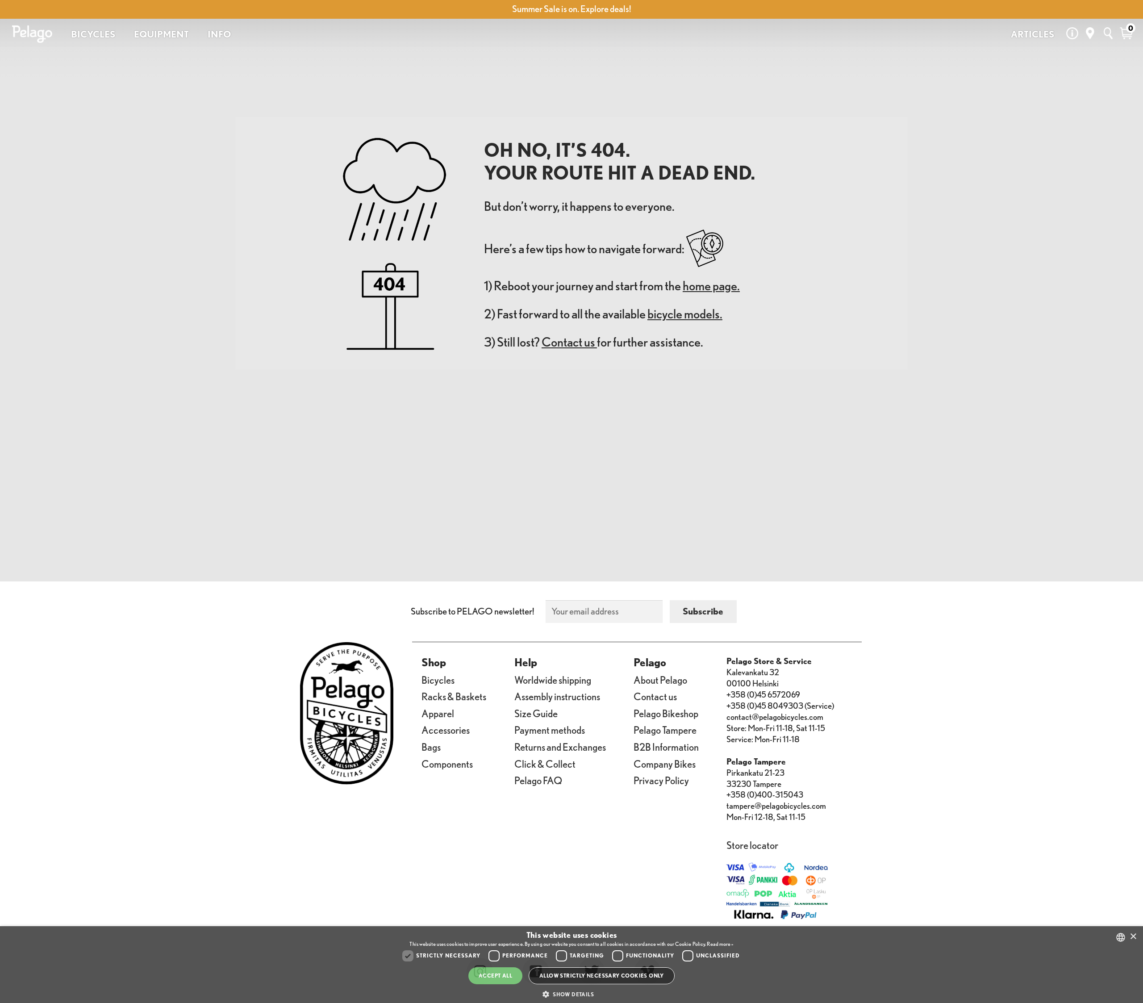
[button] (571, 994)
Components (447, 764)
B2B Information (666, 747)
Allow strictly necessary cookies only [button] (601, 975)
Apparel (437, 713)
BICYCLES (93, 34)
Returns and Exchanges (560, 747)
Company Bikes (665, 764)
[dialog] (571, 964)
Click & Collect (545, 764)
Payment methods (549, 730)
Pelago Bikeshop (666, 713)
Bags (431, 747)
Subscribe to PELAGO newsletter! (472, 611)
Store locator (752, 845)
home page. (711, 285)
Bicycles (438, 680)
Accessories (445, 730)
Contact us (569, 342)
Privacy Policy (661, 780)
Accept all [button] (495, 975)
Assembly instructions (557, 696)
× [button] (1133, 936)
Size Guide (536, 713)
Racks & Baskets (453, 696)
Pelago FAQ (538, 780)
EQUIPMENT (161, 34)
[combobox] (1120, 937)
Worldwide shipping (552, 680)
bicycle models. (684, 314)
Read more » (720, 943)
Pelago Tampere (665, 730)
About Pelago (660, 680)
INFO (219, 34)
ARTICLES (1032, 34)
